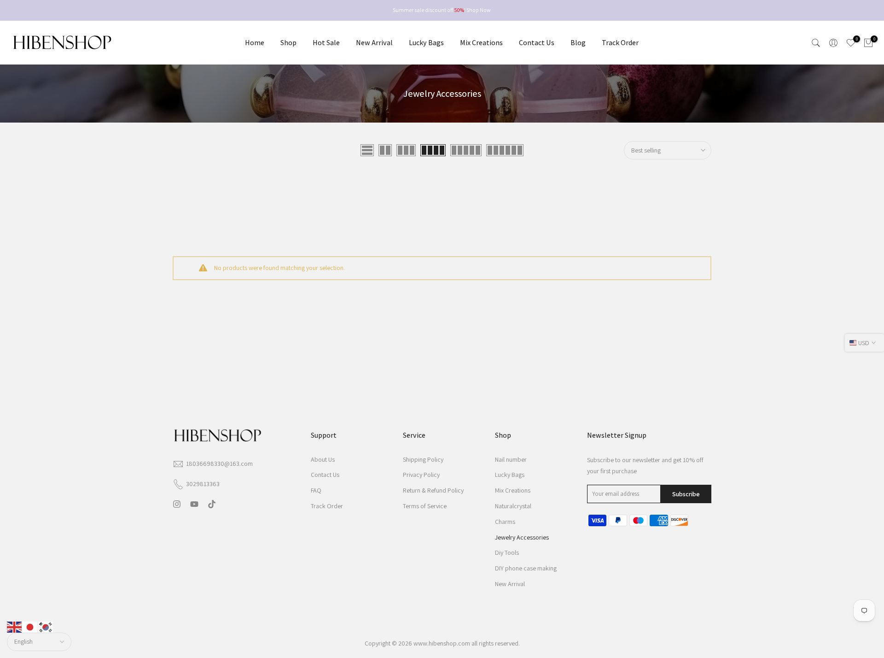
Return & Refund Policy (433, 491)
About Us (323, 459)
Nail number (511, 459)
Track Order (620, 42)
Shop (288, 42)
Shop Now (478, 9)
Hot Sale (326, 42)
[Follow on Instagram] (177, 504)
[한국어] (46, 627)
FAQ (316, 491)
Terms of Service (425, 506)
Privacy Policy (421, 475)
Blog (578, 42)
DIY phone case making (526, 568)
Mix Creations (481, 42)
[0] (851, 43)
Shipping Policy (423, 459)
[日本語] (30, 627)
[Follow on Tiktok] (212, 504)
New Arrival (374, 42)
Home (254, 42)
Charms (505, 521)
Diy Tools (507, 553)
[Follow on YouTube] (194, 504)
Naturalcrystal (513, 506)
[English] (15, 627)
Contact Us (536, 42)
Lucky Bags (426, 42)
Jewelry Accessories (522, 537)
